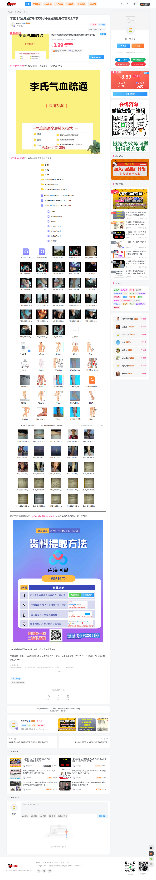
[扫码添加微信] (151, 859)
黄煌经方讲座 (141, 293)
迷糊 (123, 342)
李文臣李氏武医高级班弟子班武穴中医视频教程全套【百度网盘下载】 (89, 771)
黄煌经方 (117, 297)
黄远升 (131, 293)
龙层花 (138, 290)
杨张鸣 (124, 373)
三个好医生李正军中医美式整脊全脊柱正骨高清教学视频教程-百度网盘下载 (40, 783)
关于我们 (66, 862)
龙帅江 (131, 290)
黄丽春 (125, 304)
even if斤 (125, 334)
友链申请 (39, 862)
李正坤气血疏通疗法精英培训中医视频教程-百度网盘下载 (44, 18)
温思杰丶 (125, 326)
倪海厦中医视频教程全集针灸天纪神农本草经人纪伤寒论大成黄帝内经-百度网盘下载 (136, 225)
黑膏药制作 (118, 293)
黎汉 (125, 293)
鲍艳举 (131, 304)
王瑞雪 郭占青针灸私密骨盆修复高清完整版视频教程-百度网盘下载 (136, 214)
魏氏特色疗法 (141, 304)
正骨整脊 (18, 12)
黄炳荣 (125, 297)
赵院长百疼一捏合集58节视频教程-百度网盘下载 (136, 252)
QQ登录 (124, 59)
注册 (138, 45)
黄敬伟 (116, 300)
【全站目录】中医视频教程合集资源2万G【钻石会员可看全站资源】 (38, 759)
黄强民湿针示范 (126, 300)
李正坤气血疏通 (17, 65)
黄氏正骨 (132, 297)
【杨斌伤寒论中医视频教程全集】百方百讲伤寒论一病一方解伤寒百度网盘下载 (136, 263)
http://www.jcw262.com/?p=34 (43, 515)
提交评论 (102, 816)
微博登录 (123, 64)
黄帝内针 (137, 300)
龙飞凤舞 (125, 365)
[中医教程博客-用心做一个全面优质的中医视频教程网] (12, 865)
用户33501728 (127, 319)
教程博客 (19, 23)
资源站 (51, 866)
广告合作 (57, 862)
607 (24, 725)
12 (35, 725)
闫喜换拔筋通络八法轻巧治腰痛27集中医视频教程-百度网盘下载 (88, 783)
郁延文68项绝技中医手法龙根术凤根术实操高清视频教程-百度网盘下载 (39, 771)
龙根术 (116, 290)
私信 (103, 24)
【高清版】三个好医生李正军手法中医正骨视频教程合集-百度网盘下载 (89, 759)
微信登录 (139, 59)
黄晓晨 (140, 297)
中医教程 (58, 866)
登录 (124, 45)
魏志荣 (116, 307)
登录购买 (97, 57)
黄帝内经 (117, 304)
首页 (11, 12)
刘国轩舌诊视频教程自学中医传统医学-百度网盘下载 (136, 272)
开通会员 (146, 4)
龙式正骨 (124, 290)
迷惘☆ (124, 350)
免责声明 (48, 862)
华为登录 (139, 64)
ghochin (125, 358)
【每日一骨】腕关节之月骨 (136, 241)
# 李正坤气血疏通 (18, 683)
